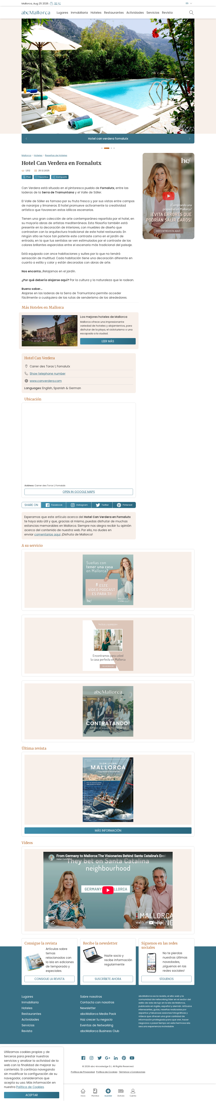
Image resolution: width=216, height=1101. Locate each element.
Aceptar (31, 1095)
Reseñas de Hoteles (56, 155)
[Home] (36, 13)
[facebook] (83, 1058)
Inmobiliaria (79, 13)
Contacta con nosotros (97, 1002)
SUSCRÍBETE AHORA (108, 979)
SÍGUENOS (166, 979)
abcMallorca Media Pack (98, 1014)
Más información (108, 831)
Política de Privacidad (83, 1072)
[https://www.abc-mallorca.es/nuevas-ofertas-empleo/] (108, 711)
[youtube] (132, 1058)
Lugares (62, 13)
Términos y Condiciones (132, 1072)
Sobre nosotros (91, 997)
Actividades (135, 13)
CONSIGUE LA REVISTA (49, 979)
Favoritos (43, 177)
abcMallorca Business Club (99, 1031)
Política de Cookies (106, 1072)
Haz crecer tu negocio (96, 1020)
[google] (108, 1058)
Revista (167, 13)
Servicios (152, 13)
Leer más (108, 341)
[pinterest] (124, 1058)
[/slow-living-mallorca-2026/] (108, 789)
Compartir (61, 177)
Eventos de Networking (96, 1025)
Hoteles (96, 13)
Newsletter (88, 1008)
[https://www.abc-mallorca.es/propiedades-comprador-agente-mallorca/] (108, 645)
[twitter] (100, 1058)
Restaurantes (114, 13)
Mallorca (26, 155)
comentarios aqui (47, 534)
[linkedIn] (116, 1058)
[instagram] (91, 1058)
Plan (28, 177)
